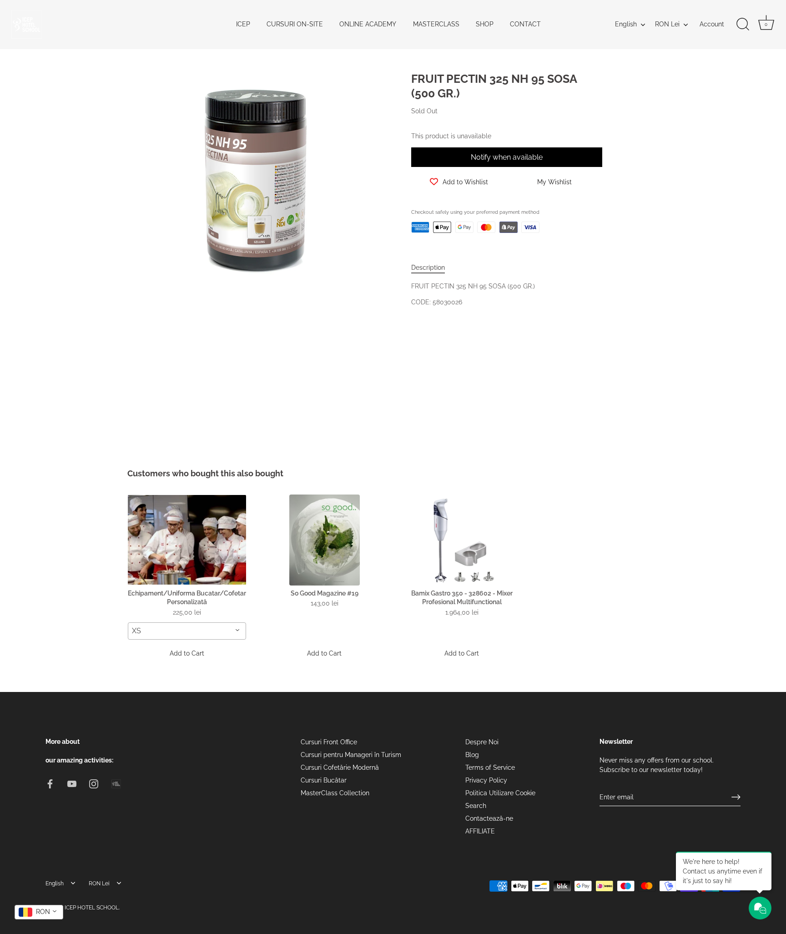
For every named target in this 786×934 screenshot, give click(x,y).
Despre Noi (482, 742)
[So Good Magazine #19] (324, 540)
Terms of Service (490, 767)
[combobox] (187, 631)
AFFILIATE (480, 831)
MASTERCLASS (436, 24)
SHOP (485, 24)
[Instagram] (93, 783)
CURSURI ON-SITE (295, 24)
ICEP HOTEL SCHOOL (92, 907)
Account (712, 24)
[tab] (432, 268)
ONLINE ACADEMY (367, 24)
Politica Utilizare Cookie (500, 793)
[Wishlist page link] (421, 247)
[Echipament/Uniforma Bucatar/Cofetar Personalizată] (187, 540)
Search (475, 805)
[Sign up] (736, 797)
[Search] (743, 25)
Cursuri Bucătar (324, 780)
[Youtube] (71, 783)
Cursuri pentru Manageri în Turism (351, 754)
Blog (472, 754)
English (626, 24)
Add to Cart (187, 653)
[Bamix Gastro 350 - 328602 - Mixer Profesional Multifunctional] (462, 540)
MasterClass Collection (335, 793)
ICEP (243, 24)
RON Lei (667, 24)
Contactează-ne (489, 818)
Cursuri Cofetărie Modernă (340, 767)
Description (428, 267)
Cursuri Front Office (329, 742)
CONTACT (525, 24)
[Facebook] (50, 783)
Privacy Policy (486, 780)
